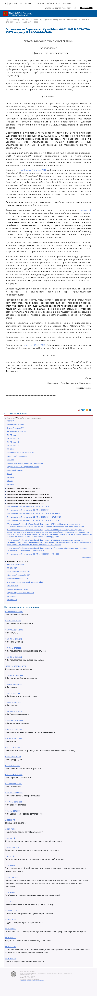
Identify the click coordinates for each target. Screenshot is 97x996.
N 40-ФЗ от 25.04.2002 (14, 630)
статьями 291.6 (31, 345)
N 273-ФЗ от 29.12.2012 (13, 639)
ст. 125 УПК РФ (10, 920)
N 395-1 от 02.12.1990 (12, 811)
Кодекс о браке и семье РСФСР (20, 593)
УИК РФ (10, 477)
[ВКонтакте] (81, 410)
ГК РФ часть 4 (13, 445)
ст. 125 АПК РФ (10, 959)
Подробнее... (86, 557)
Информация (11, 3)
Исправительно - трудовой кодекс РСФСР (25, 582)
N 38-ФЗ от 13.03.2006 (13, 684)
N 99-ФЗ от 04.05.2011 (13, 729)
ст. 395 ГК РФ (10, 838)
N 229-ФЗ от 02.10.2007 (14, 793)
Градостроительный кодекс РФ (20, 453)
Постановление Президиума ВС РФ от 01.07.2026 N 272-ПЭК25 (34, 517)
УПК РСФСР (12, 600)
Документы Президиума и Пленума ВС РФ (25, 503)
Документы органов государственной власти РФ (28, 500)
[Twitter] (84, 410)
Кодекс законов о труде (17, 589)
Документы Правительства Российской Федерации (29, 497)
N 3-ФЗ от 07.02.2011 (12, 702)
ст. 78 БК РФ (10, 865)
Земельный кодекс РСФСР (18, 579)
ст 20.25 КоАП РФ (12, 847)
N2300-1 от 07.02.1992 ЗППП (16, 666)
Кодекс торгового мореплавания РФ (23, 467)
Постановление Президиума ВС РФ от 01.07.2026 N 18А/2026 (33, 520)
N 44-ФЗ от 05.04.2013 (13, 784)
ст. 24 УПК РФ (10, 929)
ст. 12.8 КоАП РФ (11, 877)
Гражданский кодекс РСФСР (19, 571)
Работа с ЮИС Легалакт (58, 3)
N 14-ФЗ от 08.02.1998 (13, 738)
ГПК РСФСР (12, 568)
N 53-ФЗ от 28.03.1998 (13, 802)
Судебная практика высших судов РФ (23, 488)
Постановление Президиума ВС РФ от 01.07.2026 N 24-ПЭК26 (33, 513)
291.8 (43, 345)
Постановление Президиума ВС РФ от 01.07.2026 (28, 506)
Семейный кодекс (15, 470)
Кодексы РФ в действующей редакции (24, 418)
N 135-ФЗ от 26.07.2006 (14, 720)
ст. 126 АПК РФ (10, 938)
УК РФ (10, 481)
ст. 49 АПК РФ (10, 947)
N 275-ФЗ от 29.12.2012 (13, 657)
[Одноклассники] (87, 410)
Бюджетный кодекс (15, 424)
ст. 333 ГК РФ (10, 820)
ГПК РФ (10, 449)
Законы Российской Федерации (21, 491)
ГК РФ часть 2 (13, 438)
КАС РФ (10, 460)
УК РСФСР (11, 596)
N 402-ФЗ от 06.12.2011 (13, 711)
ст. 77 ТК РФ (9, 901)
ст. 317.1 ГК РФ (10, 829)
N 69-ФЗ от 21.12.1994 (13, 621)
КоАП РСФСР (12, 586)
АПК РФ (10, 421)
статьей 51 (85, 210)
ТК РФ (9, 474)
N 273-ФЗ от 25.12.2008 (14, 675)
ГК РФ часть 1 (13, 435)
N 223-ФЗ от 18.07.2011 (13, 748)
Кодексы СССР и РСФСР (17, 561)
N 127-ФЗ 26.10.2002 (12, 766)
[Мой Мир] (89, 410)
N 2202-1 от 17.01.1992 (13, 757)
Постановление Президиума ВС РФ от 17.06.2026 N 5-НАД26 (33, 554)
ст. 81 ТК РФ (9, 856)
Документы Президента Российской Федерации (28, 494)
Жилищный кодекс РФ (17, 456)
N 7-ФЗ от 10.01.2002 (13, 693)
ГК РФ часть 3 (13, 442)
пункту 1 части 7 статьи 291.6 (31, 170)
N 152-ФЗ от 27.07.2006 (13, 775)
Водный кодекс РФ (15, 428)
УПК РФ (10, 484)
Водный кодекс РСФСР (17, 564)
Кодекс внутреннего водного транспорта (25, 463)
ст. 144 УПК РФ (11, 911)
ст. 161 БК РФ (10, 892)
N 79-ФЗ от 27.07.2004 (13, 648)
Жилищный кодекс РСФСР (18, 575)
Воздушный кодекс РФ (17, 431)
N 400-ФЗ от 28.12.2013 (14, 612)
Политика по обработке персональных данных (32, 980)
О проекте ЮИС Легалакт (32, 3)
